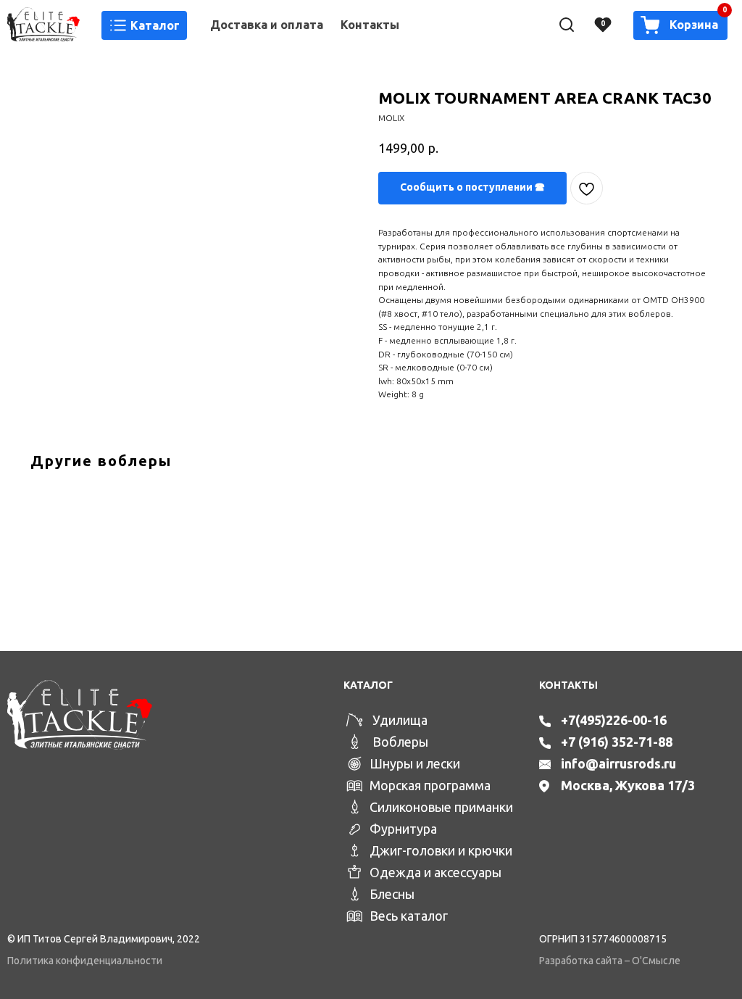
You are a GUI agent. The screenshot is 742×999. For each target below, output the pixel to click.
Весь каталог (409, 915)
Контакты (370, 24)
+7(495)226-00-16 (614, 720)
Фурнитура (403, 828)
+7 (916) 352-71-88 (616, 741)
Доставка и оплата (266, 24)
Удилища (400, 720)
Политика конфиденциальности (84, 960)
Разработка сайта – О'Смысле (609, 960)
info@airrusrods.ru (618, 763)
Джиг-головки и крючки (441, 850)
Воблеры (400, 741)
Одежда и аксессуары (435, 872)
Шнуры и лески (415, 763)
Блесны (392, 894)
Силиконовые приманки (441, 807)
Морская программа (430, 785)
